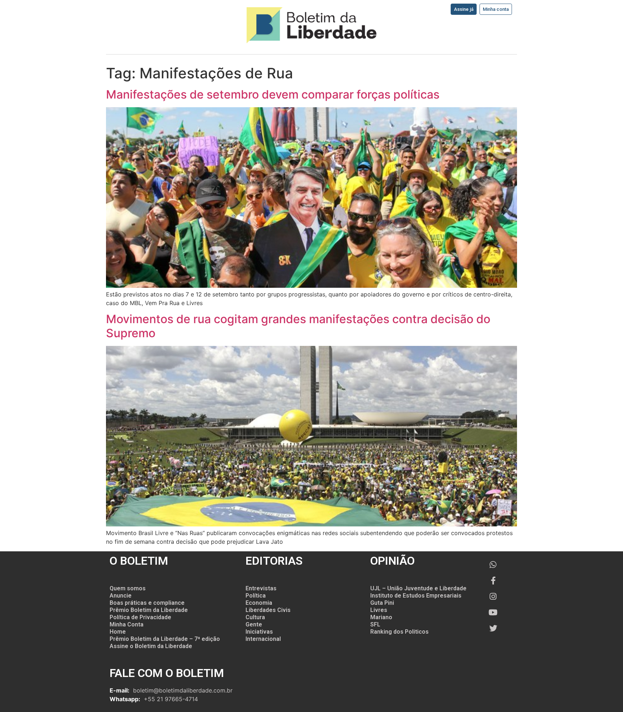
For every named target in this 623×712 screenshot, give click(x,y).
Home (118, 631)
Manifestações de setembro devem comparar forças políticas (272, 94)
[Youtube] (493, 612)
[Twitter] (493, 628)
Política (256, 595)
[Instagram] (493, 596)
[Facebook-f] (493, 581)
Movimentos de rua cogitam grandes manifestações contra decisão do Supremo (298, 326)
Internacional (263, 638)
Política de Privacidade (140, 617)
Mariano (381, 617)
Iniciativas (259, 631)
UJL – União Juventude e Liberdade (418, 588)
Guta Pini (382, 602)
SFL (375, 624)
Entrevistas (261, 588)
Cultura (255, 617)
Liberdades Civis (268, 610)
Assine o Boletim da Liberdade (151, 646)
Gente (254, 624)
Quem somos (128, 588)
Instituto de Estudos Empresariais (415, 595)
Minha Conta (126, 624)
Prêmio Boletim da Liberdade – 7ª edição (165, 638)
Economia (259, 602)
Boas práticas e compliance (147, 602)
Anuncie (121, 595)
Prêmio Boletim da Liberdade (149, 610)
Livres (378, 610)
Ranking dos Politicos (399, 631)
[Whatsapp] (493, 565)
